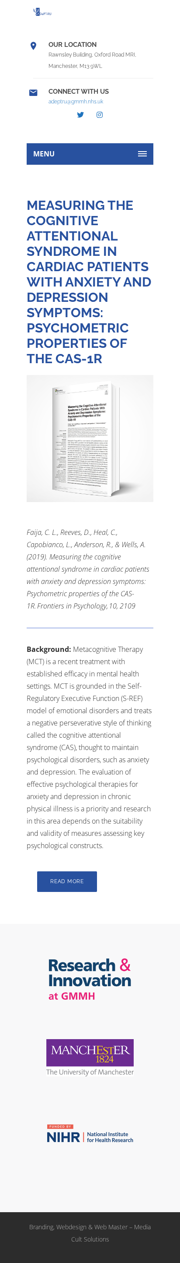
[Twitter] (80, 114)
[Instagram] (99, 114)
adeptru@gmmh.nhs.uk (75, 102)
